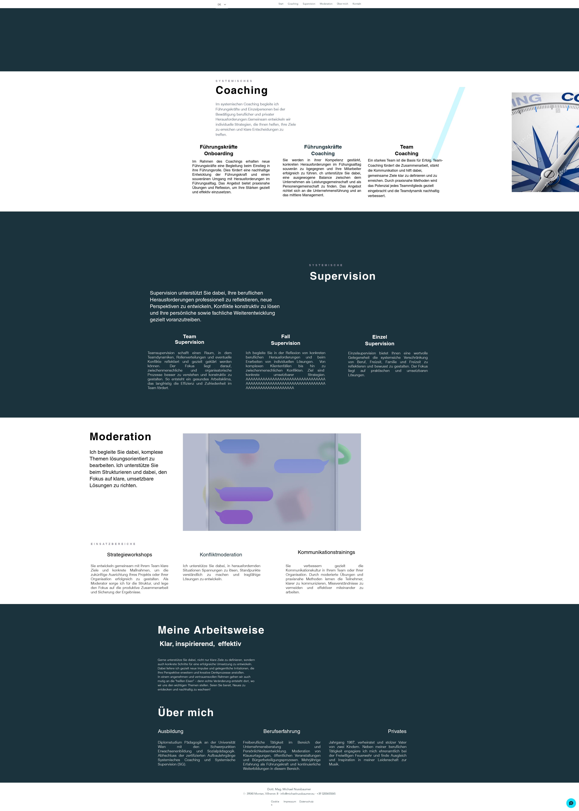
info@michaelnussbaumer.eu (297, 793)
